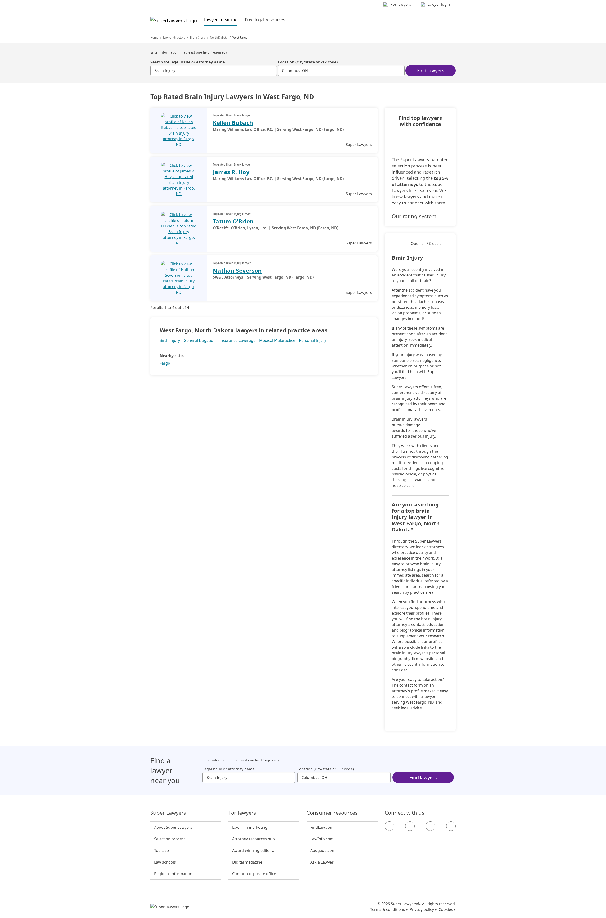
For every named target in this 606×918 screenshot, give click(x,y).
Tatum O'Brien (233, 221)
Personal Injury (312, 340)
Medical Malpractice (277, 340)
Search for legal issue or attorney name (187, 62)
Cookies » (447, 909)
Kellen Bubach (233, 123)
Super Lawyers (168, 812)
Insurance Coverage (237, 340)
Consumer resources (332, 812)
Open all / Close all (427, 243)
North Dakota (219, 38)
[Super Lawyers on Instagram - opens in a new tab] (410, 826)
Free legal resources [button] (265, 20)
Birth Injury (170, 340)
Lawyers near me (220, 20)
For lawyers (242, 812)
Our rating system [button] (414, 216)
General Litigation (200, 340)
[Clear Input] (271, 70)
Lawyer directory (174, 38)
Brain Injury (197, 38)
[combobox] (213, 70)
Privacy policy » (423, 909)
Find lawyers (430, 70)
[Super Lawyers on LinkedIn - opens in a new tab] (451, 826)
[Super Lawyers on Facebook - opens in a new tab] (389, 826)
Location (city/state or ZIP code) (308, 62)
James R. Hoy (231, 172)
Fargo (165, 363)
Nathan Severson (237, 270)
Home (154, 38)
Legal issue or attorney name (228, 769)
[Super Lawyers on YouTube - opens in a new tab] (430, 826)
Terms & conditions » (389, 909)
